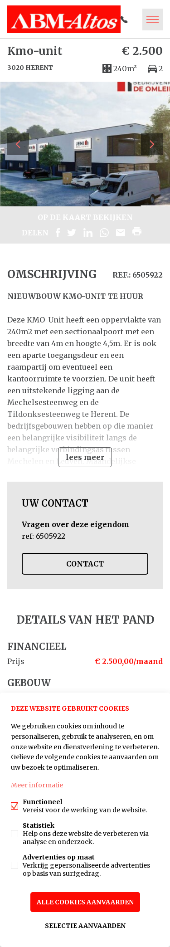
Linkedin (87, 233)
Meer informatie (37, 785)
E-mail (120, 233)
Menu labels (152, 19)
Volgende (152, 144)
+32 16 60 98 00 (124, 19)
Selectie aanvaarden (85, 926)
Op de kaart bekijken (85, 217)
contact (85, 563)
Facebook (58, 233)
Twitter (71, 233)
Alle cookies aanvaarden (85, 902)
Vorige (18, 144)
